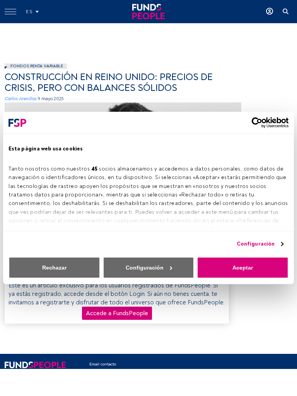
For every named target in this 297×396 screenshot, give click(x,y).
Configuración (256, 244)
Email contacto (102, 364)
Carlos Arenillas (21, 99)
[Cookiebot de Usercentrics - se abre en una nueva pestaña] (254, 122)
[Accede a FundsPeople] (269, 11)
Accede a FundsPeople (117, 313)
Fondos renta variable (36, 65)
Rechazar (54, 268)
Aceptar (242, 268)
